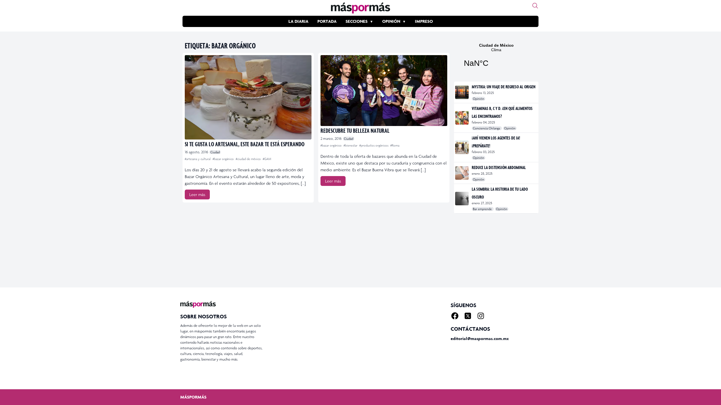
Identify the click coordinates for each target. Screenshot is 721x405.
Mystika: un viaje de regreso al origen (503, 86)
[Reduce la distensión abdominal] (462, 173)
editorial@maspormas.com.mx (480, 338)
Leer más (197, 194)
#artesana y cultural (198, 159)
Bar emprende (483, 209)
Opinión (391, 21)
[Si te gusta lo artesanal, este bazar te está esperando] (248, 97)
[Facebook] (455, 316)
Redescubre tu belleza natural (355, 130)
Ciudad (215, 152)
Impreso (424, 21)
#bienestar (351, 145)
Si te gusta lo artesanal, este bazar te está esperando (244, 144)
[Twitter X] (468, 316)
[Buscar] (535, 5)
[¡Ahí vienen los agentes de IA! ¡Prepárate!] (462, 147)
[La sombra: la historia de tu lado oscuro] (462, 198)
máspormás (193, 397)
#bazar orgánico (224, 159)
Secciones (357, 21)
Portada (327, 21)
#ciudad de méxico (249, 159)
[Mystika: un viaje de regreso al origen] (462, 92)
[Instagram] (481, 316)
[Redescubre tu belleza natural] (384, 90)
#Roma (394, 145)
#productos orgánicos (374, 145)
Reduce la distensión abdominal (499, 167)
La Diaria (298, 21)
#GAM (267, 159)
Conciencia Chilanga (487, 128)
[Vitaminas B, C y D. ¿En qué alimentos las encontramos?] (462, 118)
